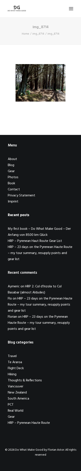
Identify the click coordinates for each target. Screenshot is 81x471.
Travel (12, 356)
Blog (11, 165)
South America (18, 398)
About (12, 159)
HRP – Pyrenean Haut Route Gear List (35, 241)
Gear (11, 171)
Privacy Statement (21, 195)
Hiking (12, 374)
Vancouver (15, 386)
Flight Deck (16, 368)
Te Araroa (15, 362)
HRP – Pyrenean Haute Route (29, 423)
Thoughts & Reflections (25, 380)
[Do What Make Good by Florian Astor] (17, 8)
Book (11, 183)
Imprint (13, 201)
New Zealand (17, 392)
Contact (14, 189)
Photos (13, 177)
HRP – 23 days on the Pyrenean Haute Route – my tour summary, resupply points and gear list (40, 253)
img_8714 (38, 34)
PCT (11, 405)
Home (25, 34)
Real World (15, 411)
